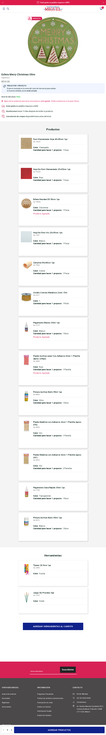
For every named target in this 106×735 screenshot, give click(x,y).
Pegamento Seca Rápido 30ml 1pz (49, 487)
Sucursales (6, 698)
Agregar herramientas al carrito (53, 626)
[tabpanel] (53, 42)
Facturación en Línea (45, 702)
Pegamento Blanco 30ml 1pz (46, 322)
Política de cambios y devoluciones (50, 698)
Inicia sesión (6, 707)
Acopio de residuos (44, 715)
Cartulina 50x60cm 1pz (44, 262)
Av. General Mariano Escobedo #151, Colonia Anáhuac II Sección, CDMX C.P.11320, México (90, 709)
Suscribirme (68, 670)
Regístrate (5, 702)
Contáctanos (81, 702)
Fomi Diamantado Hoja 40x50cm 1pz (50, 139)
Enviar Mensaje (82, 694)
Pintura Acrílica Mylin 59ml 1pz (47, 392)
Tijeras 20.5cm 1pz (42, 565)
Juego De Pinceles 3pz (43, 592)
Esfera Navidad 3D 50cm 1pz (46, 199)
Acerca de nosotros (9, 694)
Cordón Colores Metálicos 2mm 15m (50, 292)
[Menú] (4, 9)
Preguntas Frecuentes (45, 694)
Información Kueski (44, 711)
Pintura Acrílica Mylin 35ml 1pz (47, 517)
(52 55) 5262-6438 (83, 698)
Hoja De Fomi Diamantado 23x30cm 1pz (52, 169)
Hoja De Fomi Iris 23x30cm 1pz (48, 232)
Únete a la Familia (44, 707)
